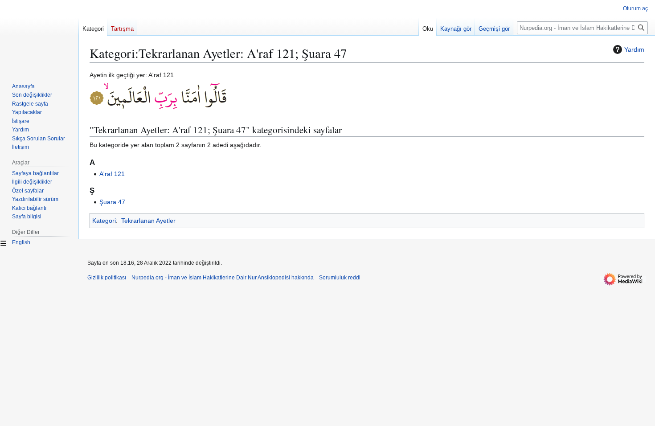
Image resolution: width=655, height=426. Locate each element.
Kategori (104, 220)
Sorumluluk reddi (339, 277)
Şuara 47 (112, 201)
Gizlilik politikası (106, 277)
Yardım (634, 49)
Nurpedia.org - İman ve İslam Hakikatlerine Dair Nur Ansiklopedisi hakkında (222, 277)
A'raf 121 (112, 173)
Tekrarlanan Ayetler (148, 220)
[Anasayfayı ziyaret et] (39, 35)
